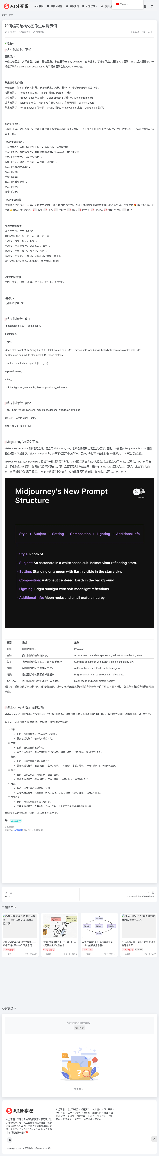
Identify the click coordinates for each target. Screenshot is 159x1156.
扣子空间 (101, 1115)
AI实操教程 (50, 949)
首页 (5, 15)
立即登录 (79, 1027)
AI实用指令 (10, 949)
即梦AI (78, 1112)
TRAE (87, 1112)
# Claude (138, 949)
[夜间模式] (154, 1139)
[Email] (9, 1140)
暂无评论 (10, 1008)
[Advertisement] (79, 855)
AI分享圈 (38, 6)
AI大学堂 (81, 1115)
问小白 (91, 1115)
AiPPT (78, 1119)
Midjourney (11, 448)
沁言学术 (87, 1119)
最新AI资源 (72, 1109)
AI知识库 (11, 31)
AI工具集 (108, 1109)
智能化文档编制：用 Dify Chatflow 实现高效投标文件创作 (59, 943)
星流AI (71, 1115)
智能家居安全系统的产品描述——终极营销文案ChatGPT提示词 (19, 943)
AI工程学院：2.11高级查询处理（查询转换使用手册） (97, 943)
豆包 (70, 1112)
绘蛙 (106, 1112)
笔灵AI (98, 1119)
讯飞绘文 (67, 1119)
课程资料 (85, 1109)
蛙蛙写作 (96, 1112)
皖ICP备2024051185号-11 (41, 1148)
